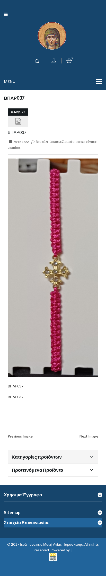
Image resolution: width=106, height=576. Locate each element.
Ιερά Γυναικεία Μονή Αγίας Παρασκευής (51, 544)
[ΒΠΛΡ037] (53, 267)
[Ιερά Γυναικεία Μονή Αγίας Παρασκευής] (53, 35)
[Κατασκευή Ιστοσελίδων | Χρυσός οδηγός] (53, 556)
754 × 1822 (21, 142)
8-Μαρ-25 (18, 112)
